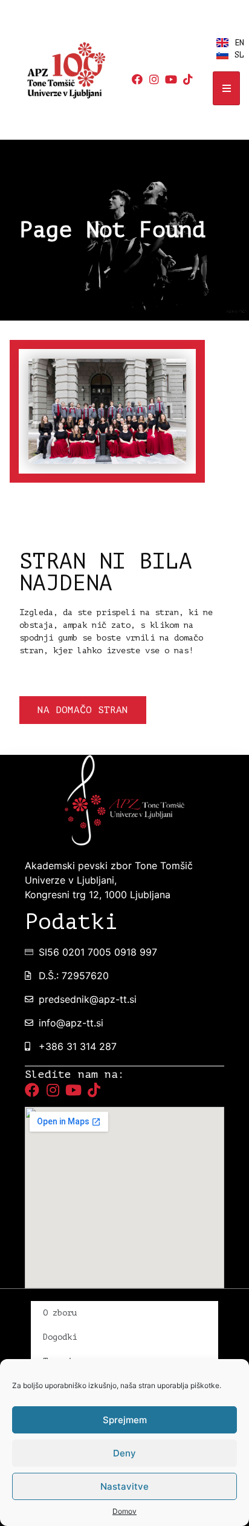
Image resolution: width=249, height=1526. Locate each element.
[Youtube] (171, 79)
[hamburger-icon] (226, 88)
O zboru (60, 1312)
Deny (124, 1453)
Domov (124, 1511)
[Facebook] (137, 79)
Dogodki (60, 1337)
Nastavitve (124, 1486)
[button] (82, 710)
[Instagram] (154, 79)
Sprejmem (125, 1420)
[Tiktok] (188, 79)
